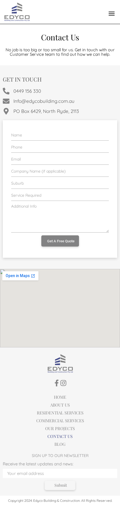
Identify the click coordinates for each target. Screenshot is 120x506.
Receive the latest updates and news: (38, 464)
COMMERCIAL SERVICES (60, 420)
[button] (112, 13)
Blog (60, 444)
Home (60, 397)
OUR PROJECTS (60, 428)
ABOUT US (60, 405)
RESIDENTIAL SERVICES (60, 413)
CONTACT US (60, 436)
